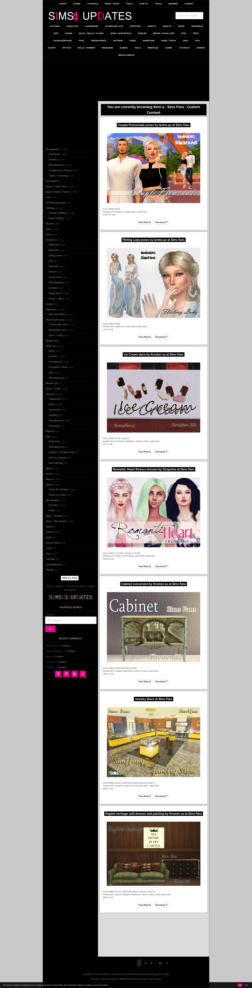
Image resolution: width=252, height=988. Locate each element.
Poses (117, 209)
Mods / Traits (53, 388)
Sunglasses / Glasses (60, 170)
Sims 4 (134, 212)
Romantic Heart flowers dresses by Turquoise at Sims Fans (153, 469)
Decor (118, 438)
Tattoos (50, 532)
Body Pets (54, 441)
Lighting (53, 415)
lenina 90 (119, 212)
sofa (168, 895)
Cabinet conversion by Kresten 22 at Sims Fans (153, 584)
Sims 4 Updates (92, 17)
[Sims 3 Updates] (70, 597)
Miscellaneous (139, 783)
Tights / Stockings (58, 175)
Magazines (51, 340)
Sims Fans (142, 212)
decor (118, 895)
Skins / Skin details (56, 521)
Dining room (55, 255)
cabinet (119, 671)
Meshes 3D (52, 383)
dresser (126, 895)
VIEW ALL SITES (69, 578)
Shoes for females (58, 489)
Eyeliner (53, 356)
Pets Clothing (56, 463)
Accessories (52, 149)
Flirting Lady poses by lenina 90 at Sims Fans (154, 240)
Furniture (119, 668)
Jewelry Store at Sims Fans (153, 699)
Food (48, 234)
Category (50, 614)
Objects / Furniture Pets (62, 452)
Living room (55, 277)
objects (139, 441)
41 (160, 962)
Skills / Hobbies (54, 515)
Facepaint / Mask (58, 367)
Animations (52, 181)
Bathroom (54, 244)
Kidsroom (54, 266)
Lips (51, 372)
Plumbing (54, 425)
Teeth (49, 537)
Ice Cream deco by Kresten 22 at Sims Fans (153, 354)
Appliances (55, 399)
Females (53, 505)
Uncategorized (54, 564)
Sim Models (52, 500)
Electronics (55, 409)
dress (118, 556)
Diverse (50, 223)
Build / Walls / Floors (57, 192)
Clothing (119, 553)
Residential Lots (57, 330)
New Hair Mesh (57, 314)
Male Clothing (56, 218)
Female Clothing (132, 553)
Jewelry (53, 159)
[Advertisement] (126, 80)
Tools (49, 548)
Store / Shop (56, 335)
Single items (131, 668)
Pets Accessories (58, 457)
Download (160, 222)
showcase (138, 786)
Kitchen (53, 271)
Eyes (48, 229)
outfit (125, 556)
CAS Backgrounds (56, 202)
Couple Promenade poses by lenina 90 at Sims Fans (153, 125)
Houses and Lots (55, 319)
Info (246, 985)
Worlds (50, 569)
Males (52, 510)
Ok (240, 985)
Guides (49, 304)
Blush (52, 351)
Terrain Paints (53, 542)
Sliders (49, 526)
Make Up (50, 346)
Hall (51, 261)
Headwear (54, 154)
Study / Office (56, 298)
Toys (48, 553)
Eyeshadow (55, 361)
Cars (48, 197)
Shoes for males (57, 494)
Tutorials (50, 559)
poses (127, 212)
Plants (49, 468)
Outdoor (53, 287)
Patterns (50, 431)
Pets (48, 436)
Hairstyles (51, 309)
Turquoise (150, 556)
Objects (125, 438)
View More (143, 222)
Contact (66, 645)
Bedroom (54, 250)
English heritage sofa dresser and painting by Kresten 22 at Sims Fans (153, 813)
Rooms (50, 479)
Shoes (49, 484)
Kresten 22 (130, 441)
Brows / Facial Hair (56, 186)
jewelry (119, 786)
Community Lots (58, 324)
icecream (119, 441)
